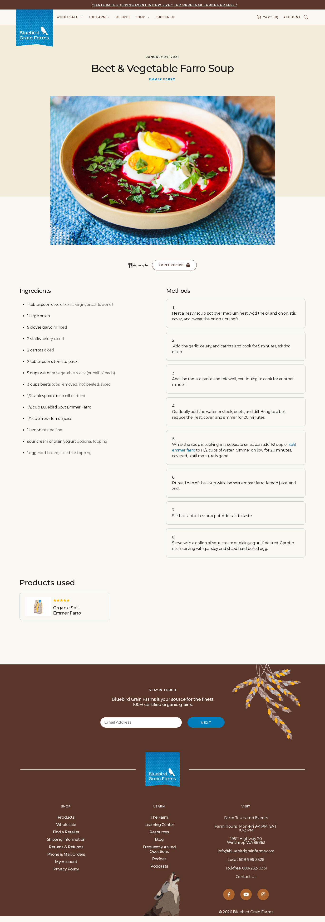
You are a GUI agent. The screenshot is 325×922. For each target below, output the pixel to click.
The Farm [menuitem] (97, 17)
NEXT (206, 722)
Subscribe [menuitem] (165, 17)
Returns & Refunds (66, 847)
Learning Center (159, 824)
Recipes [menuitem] (123, 17)
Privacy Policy (66, 869)
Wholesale (66, 824)
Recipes (159, 859)
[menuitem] (267, 17)
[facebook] (229, 894)
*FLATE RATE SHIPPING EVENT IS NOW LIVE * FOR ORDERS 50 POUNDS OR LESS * (164, 5)
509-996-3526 (251, 859)
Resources (159, 832)
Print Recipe (170, 265)
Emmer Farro (162, 79)
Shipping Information (66, 839)
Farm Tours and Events (246, 818)
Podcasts (159, 866)
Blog (159, 839)
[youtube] (246, 894)
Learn (159, 806)
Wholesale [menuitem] (67, 17)
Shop (66, 806)
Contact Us (246, 876)
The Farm (159, 817)
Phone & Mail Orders (66, 854)
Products (66, 817)
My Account (66, 862)
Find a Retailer (66, 832)
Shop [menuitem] (141, 17)
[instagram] (263, 894)
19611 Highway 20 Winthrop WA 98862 (246, 840)
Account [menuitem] (292, 17)
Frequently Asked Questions (159, 849)
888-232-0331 (254, 868)
